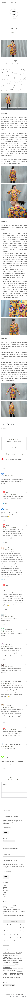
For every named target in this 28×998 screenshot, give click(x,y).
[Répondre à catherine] (26, 508)
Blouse (9, 955)
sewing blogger (18, 968)
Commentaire (21, 795)
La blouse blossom (7, 909)
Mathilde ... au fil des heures (13, 681)
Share (4, 892)
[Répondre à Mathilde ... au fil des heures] (26, 681)
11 (23, 931)
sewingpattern (19, 971)
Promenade (6, 890)
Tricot (4, 894)
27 (7, 940)
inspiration (5, 960)
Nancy (15, 60)
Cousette (17, 955)
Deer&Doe (13, 958)
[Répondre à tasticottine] (26, 705)
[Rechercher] (9, 3)
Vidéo (4, 896)
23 (17, 937)
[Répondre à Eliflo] (26, 664)
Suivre (5, 832)
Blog (17, 953)
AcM (4, 953)
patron (11, 960)
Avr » (7, 945)
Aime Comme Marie (10, 953)
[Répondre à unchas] (26, 492)
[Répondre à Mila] (26, 473)
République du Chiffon (9, 965)
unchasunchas (9, 974)
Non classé (5, 889)
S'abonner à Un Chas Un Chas (10, 816)
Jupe (9, 960)
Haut (21, 958)
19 (4, 937)
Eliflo (6, 665)
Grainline (17, 958)
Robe (17, 962)
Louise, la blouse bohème (9, 904)
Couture (5, 887)
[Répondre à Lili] (26, 614)
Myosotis (5, 907)
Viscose (17, 977)
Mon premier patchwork (9, 915)
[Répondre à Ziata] (26, 757)
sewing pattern (10, 970)
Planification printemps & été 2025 (11, 911)
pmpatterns (8, 644)
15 (14, 934)
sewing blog (8, 968)
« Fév (4, 945)
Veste (10, 977)
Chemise (13, 955)
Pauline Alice (8, 962)
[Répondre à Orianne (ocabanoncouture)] (26, 458)
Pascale (7, 548)
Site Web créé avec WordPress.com (14, 994)
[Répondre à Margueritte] (26, 629)
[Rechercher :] (15, 2)
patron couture (16, 960)
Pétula (4, 906)
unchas (8, 492)
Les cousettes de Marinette (13, 744)
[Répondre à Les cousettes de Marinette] (26, 744)
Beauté (4, 885)
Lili (5, 615)
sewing (18, 965)
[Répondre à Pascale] (26, 547)
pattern (20, 960)
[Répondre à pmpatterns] (26, 644)
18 (23, 934)
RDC (14, 962)
